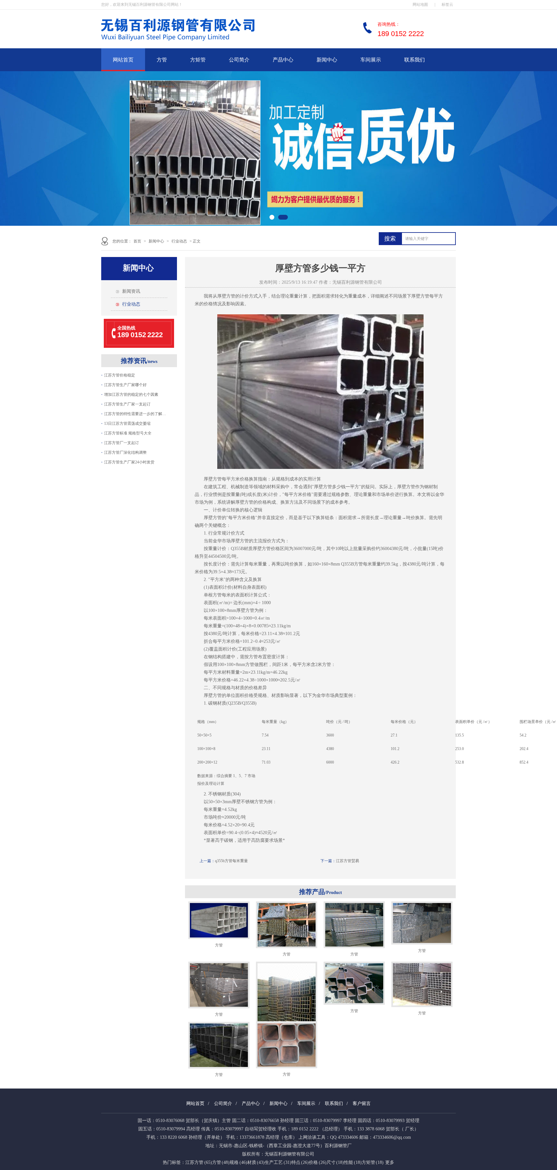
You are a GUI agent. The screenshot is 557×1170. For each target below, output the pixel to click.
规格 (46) (238, 1162)
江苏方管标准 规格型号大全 (127, 433)
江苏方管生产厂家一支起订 (127, 404)
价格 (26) (318, 1162)
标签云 (447, 4)
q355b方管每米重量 (231, 861)
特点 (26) (300, 1162)
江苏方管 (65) (198, 1162)
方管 (162, 59)
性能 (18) (353, 1162)
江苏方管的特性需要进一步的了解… (135, 414)
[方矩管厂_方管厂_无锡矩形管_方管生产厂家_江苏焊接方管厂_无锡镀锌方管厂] (198, 44)
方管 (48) (221, 1162)
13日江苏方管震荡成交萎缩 (127, 423)
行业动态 (179, 241)
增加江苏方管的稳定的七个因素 (131, 394)
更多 (389, 1162)
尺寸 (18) (335, 1162)
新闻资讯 (131, 291)
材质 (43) (256, 1162)
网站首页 (123, 59)
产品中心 (283, 59)
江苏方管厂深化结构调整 (125, 452)
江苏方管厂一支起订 (121, 443)
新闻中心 (327, 59)
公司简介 (239, 59)
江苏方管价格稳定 (119, 375)
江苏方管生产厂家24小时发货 (129, 462)
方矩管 (198, 59)
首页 (137, 241)
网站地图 (420, 4)
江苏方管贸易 (347, 861)
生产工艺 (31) (278, 1162)
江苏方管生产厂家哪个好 (125, 385)
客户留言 (362, 1103)
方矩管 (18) (373, 1162)
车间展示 (370, 59)
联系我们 (414, 59)
